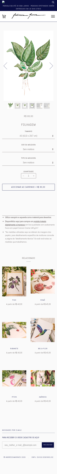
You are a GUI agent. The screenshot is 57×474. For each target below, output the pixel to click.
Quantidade (29, 171)
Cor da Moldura (28, 145)
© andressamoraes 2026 (15, 457)
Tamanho (28, 131)
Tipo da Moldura (28, 158)
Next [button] (49, 66)
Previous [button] (7, 66)
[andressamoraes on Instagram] (32, 469)
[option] (28, 66)
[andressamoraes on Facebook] (25, 469)
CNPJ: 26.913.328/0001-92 (42, 457)
